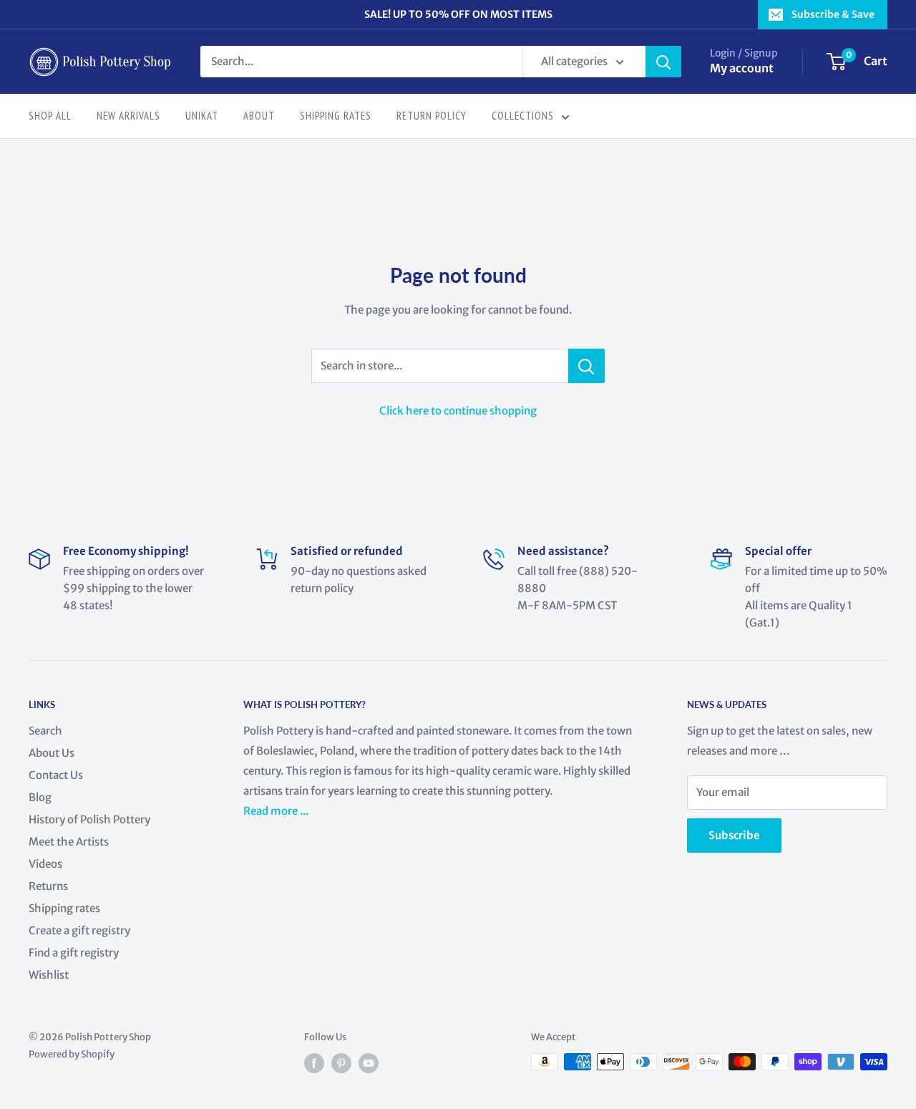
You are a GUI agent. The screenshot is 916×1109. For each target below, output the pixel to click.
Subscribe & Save (832, 14)
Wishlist (49, 975)
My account (742, 68)
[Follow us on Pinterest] (341, 1063)
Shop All (50, 115)
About (259, 115)
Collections (523, 115)
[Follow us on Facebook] (314, 1063)
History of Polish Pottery (89, 819)
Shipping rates (64, 908)
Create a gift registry (79, 930)
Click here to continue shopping (458, 410)
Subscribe (734, 835)
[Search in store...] (586, 366)
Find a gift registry (74, 952)
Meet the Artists (69, 841)
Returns (48, 886)
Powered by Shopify (71, 1054)
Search (45, 730)
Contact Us (56, 775)
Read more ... (277, 811)
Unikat (201, 115)
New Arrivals (128, 115)
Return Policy (431, 115)
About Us (51, 753)
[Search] (663, 61)
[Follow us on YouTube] (369, 1063)
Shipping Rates (335, 115)
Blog (40, 797)
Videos (45, 864)
